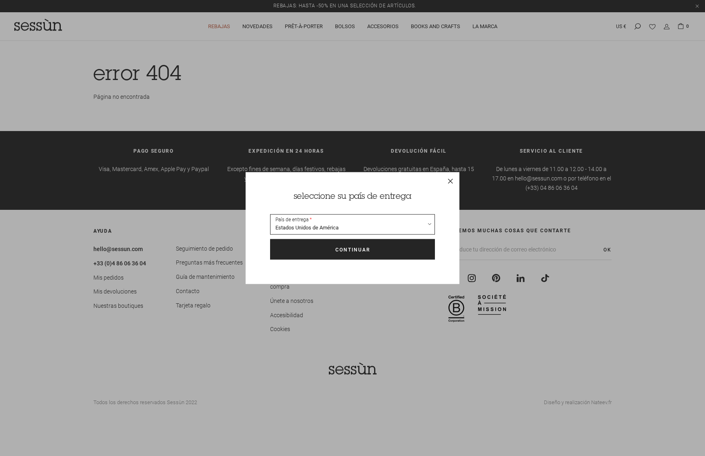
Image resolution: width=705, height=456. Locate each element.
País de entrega (291, 219)
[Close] (450, 181)
